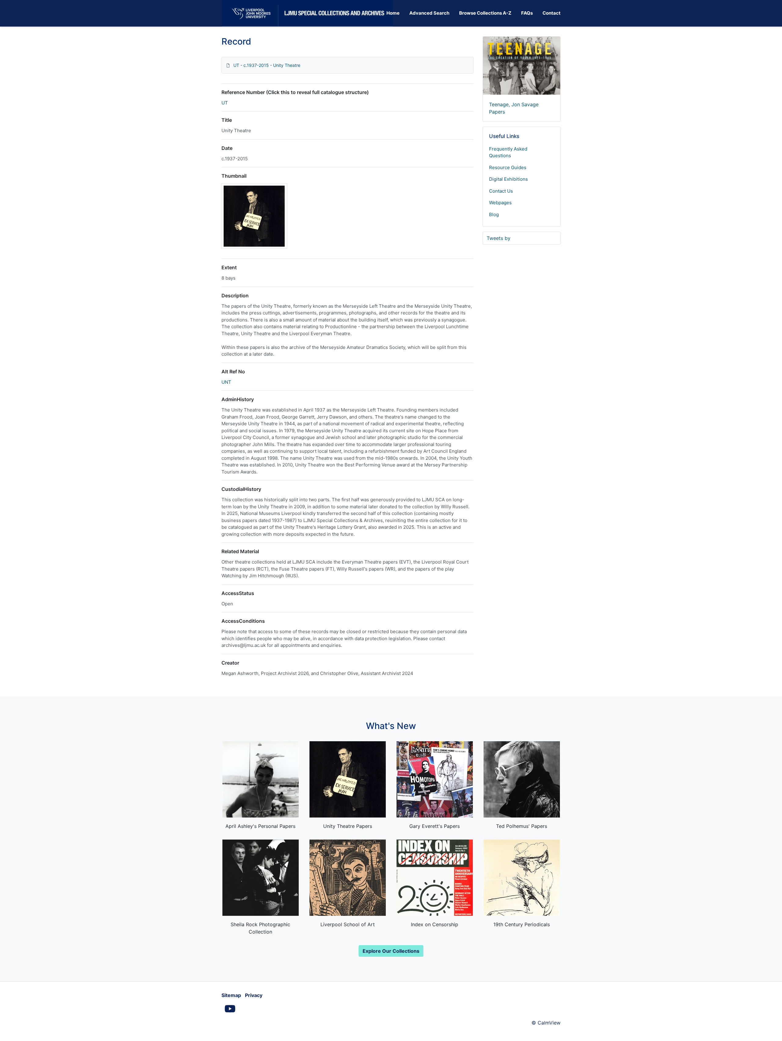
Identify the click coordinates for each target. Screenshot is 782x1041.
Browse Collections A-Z (485, 13)
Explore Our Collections (391, 951)
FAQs (527, 13)
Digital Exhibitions (508, 179)
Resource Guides (507, 167)
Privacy (253, 995)
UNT (226, 382)
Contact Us (501, 191)
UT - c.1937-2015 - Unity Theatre (266, 65)
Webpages (500, 202)
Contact (552, 13)
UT (224, 103)
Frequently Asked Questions (508, 152)
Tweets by (498, 238)
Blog (494, 214)
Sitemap (231, 995)
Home (393, 13)
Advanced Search (429, 13)
